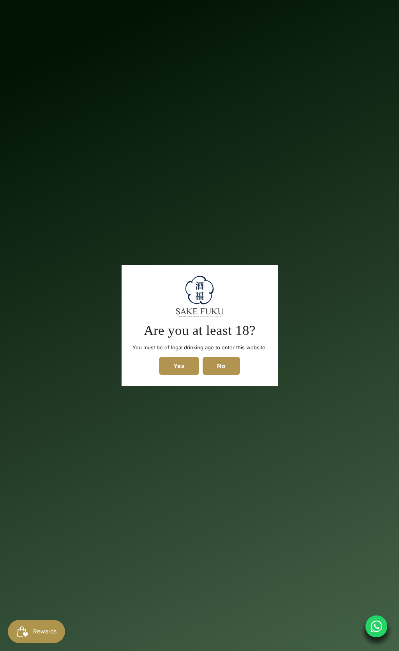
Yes (178, 366)
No (221, 366)
